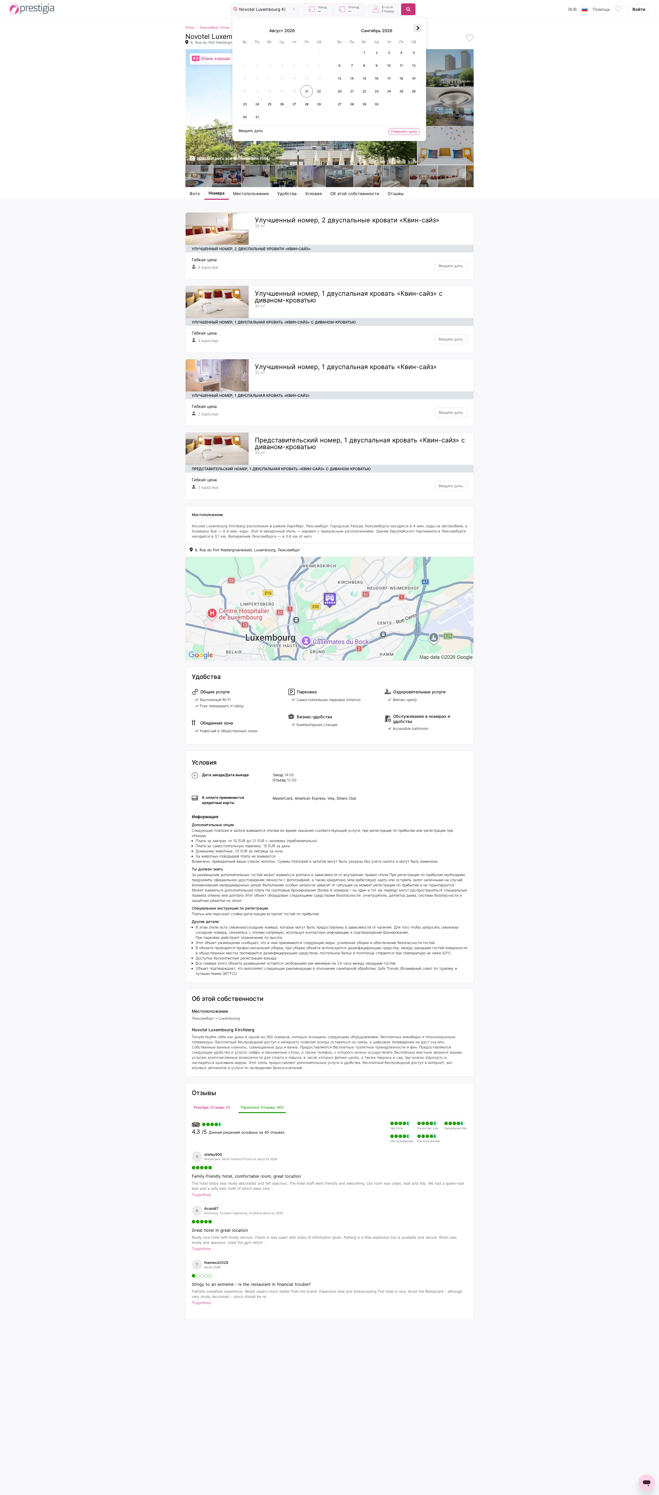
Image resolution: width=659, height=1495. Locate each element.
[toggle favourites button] (618, 9)
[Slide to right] (467, 175)
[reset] (293, 9)
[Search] (408, 9)
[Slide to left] (192, 175)
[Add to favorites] (469, 38)
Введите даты (451, 266)
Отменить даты (404, 131)
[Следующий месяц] (418, 28)
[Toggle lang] (585, 9)
